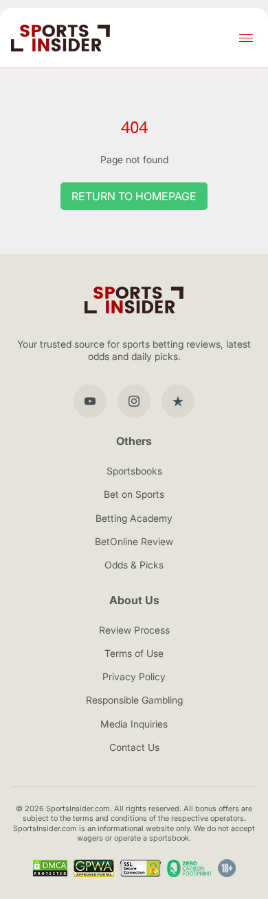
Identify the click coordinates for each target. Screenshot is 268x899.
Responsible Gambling (134, 700)
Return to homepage (134, 196)
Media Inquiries (134, 724)
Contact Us (134, 747)
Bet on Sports (134, 494)
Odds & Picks (134, 565)
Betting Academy (134, 518)
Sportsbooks (134, 471)
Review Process (134, 630)
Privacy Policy (134, 676)
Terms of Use (134, 653)
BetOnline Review (134, 541)
